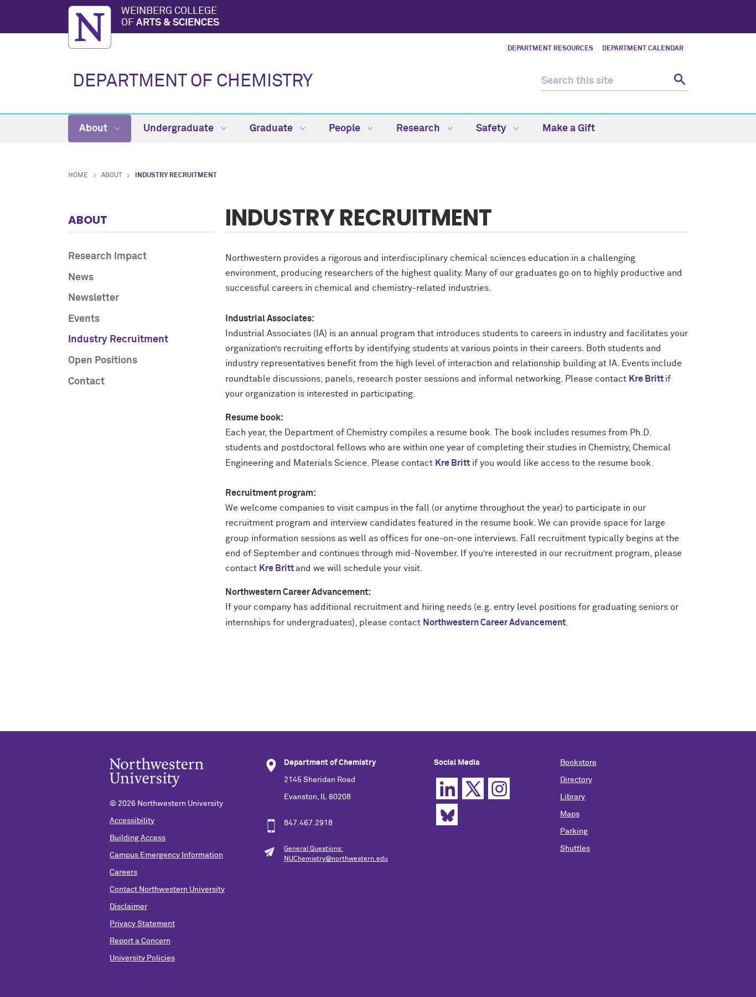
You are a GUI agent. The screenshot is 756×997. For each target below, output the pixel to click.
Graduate (272, 128)
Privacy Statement (142, 924)
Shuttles (575, 848)
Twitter (473, 788)
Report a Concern (140, 941)
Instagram (499, 788)
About (94, 128)
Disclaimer (128, 907)
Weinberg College (170, 17)
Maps (569, 814)
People (346, 128)
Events (84, 319)
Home (78, 175)
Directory (576, 780)
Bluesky (447, 814)
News (81, 277)
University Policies (142, 958)
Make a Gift (568, 128)
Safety (492, 128)
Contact (86, 382)
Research (419, 128)
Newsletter (93, 298)
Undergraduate (179, 128)
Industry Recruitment (118, 340)
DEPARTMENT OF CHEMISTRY (193, 81)
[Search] (678, 81)
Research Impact (107, 256)
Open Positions (102, 361)
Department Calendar (642, 48)
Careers (123, 872)
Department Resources (550, 48)
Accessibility (132, 821)
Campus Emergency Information (166, 855)
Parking (574, 831)
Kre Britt (647, 378)
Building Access (137, 838)
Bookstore (578, 763)
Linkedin (447, 788)
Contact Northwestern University (167, 889)
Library (572, 797)
